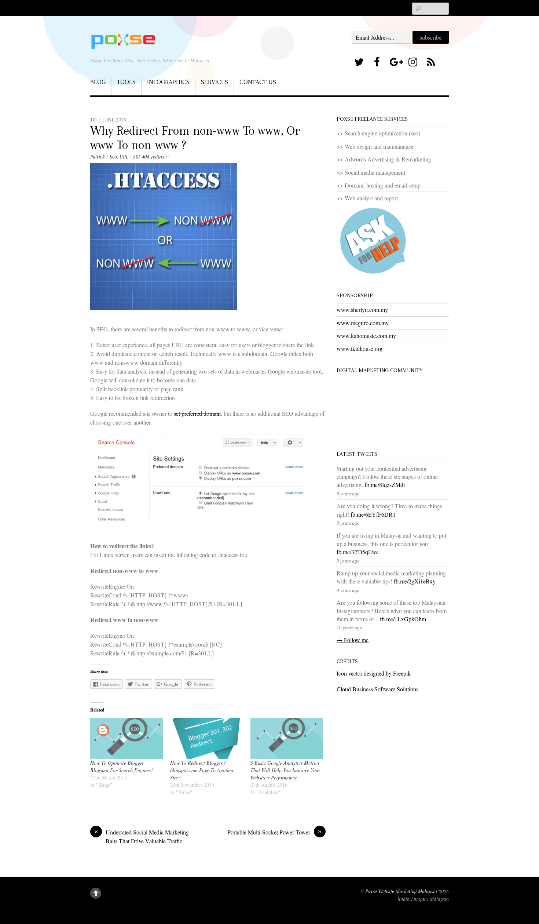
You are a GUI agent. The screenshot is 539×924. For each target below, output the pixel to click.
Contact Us (257, 82)
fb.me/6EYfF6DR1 (373, 514)
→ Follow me (352, 640)
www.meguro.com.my (363, 323)
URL (124, 157)
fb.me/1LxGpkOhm (403, 619)
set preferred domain (197, 413)
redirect (159, 157)
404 (145, 157)
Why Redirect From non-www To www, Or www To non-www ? (195, 137)
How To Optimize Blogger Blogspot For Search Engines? (121, 766)
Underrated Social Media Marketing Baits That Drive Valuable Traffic (141, 836)
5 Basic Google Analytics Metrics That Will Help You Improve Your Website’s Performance (285, 770)
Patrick (97, 157)
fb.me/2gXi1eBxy (415, 581)
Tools (126, 82)
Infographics (168, 82)
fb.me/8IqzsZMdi (384, 484)
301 (136, 157)
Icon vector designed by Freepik (374, 673)
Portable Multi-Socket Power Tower (274, 832)
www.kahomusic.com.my (366, 335)
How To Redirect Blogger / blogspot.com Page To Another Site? (202, 770)
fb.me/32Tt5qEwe (358, 552)
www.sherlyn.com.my (362, 309)
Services (214, 82)
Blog (98, 82)
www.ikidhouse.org (359, 348)
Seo (113, 157)
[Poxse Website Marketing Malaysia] (123, 41)
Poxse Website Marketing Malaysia (401, 891)
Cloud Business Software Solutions (377, 689)
